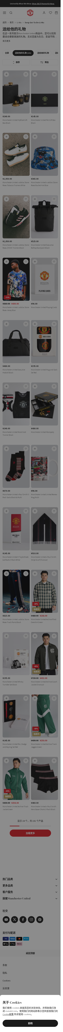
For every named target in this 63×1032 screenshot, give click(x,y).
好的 (30, 1023)
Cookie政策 (8, 1014)
